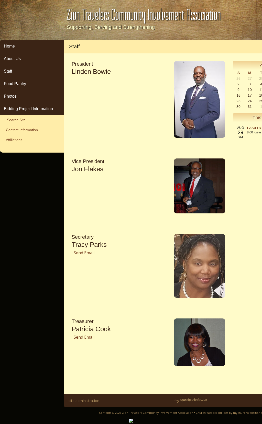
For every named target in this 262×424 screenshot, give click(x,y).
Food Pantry (15, 84)
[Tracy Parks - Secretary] (199, 296)
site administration (84, 400)
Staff (8, 71)
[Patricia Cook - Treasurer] (199, 364)
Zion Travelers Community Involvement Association (144, 15)
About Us (12, 58)
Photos (10, 96)
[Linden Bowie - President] (199, 136)
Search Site (15, 120)
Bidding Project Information (28, 109)
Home (9, 46)
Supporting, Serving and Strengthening (111, 27)
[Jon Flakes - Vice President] (199, 212)
